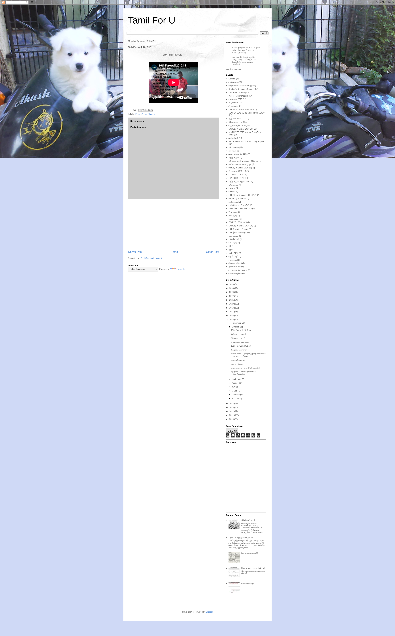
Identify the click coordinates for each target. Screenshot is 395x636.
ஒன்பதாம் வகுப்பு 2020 (238, 154)
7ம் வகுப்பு (233, 212)
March (235, 391)
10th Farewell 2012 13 (241, 346)
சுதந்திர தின (234, 157)
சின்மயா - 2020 (235, 263)
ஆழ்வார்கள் (233, 138)
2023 (231, 292)
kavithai (232, 188)
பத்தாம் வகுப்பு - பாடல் (238, 270)
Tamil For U (151, 20)
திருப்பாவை (233, 106)
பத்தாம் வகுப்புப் (235, 273)
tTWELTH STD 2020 (238, 222)
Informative (234, 147)
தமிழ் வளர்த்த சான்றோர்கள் (241, 538)
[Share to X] (145, 110)
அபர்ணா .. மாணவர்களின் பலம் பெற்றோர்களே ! (244, 373)
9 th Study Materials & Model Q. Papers (246, 141)
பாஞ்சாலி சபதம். (238, 360)
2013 (231, 407)
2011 (231, 415)
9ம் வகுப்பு (233, 215)
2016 (231, 315)
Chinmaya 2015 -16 (237, 171)
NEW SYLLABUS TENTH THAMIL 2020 (246, 113)
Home (174, 251)
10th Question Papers (238, 229)
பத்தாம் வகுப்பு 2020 (237, 125)
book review (234, 219)
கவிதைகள (233, 202)
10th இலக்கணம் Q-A (238, 232)
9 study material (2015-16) (240, 168)
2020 (231, 304)
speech (232, 192)
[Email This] (139, 110)
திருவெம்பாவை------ (237, 119)
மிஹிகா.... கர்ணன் (239, 350)
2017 (231, 312)
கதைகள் (232, 151)
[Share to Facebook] (148, 110)
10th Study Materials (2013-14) (242, 195)
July (234, 387)
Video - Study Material (145, 114)
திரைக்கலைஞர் (247, 583)
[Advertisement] (174, 224)
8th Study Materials (237, 198)
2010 (231, 419)
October (235, 327)
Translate (181, 269)
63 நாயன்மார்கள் (236, 122)
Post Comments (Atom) (151, 258)
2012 (231, 411)
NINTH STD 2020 (236, 174)
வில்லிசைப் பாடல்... (249, 520)
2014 (231, 403)
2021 (231, 300)
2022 (231, 296)
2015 (231, 319)
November (236, 323)
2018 (231, 308)
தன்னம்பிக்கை (235, 266)
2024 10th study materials (240, 208)
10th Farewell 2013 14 (241, 330)
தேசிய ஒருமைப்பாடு (249, 553)
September (237, 379)
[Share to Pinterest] (151, 110)
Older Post (212, 251)
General (232, 79)
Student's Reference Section (241, 89)
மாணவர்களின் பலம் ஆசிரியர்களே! (245, 368)
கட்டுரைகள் (233, 103)
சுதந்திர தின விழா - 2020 (239, 181)
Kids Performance (237, 92)
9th (230, 246)
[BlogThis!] (142, 110)
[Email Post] (134, 110)
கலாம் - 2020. (237, 364)
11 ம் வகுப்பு (234, 236)
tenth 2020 (233, 253)
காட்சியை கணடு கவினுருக (240, 164)
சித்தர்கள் (233, 260)
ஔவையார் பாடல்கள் (240, 342)
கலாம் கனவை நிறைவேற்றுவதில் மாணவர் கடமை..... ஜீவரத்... (248, 354)
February (236, 395)
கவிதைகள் (233, 82)
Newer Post (135, 251)
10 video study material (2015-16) (243, 161)
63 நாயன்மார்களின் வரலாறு (240, 85)
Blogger (209, 612)
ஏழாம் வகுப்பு (234, 256)
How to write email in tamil (253, 568)
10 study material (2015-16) (241, 129)
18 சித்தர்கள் (234, 239)
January (235, 398)
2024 (231, 288)
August (235, 383)
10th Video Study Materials (241, 109)
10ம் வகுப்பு (233, 185)
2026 (231, 284)
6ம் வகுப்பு (233, 243)
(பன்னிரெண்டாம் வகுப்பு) (239, 205)
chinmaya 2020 (235, 99)
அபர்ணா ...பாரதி (238, 338)
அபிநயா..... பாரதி (238, 334)
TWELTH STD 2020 (237, 178)
